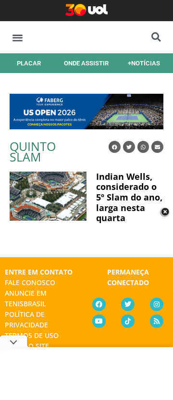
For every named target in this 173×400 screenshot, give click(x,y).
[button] (17, 37)
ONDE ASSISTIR (86, 63)
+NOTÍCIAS (144, 63)
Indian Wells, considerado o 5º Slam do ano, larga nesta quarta (129, 197)
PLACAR (29, 63)
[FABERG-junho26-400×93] (86, 126)
